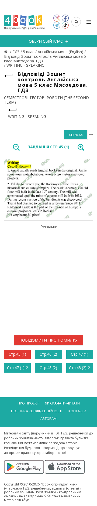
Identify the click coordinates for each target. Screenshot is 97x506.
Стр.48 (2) (48, 367)
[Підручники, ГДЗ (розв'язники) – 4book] (6, 51)
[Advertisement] (48, 277)
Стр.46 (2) (48, 354)
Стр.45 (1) (17, 354)
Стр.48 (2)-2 (79, 367)
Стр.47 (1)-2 (17, 367)
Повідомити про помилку (48, 340)
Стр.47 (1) (79, 354)
